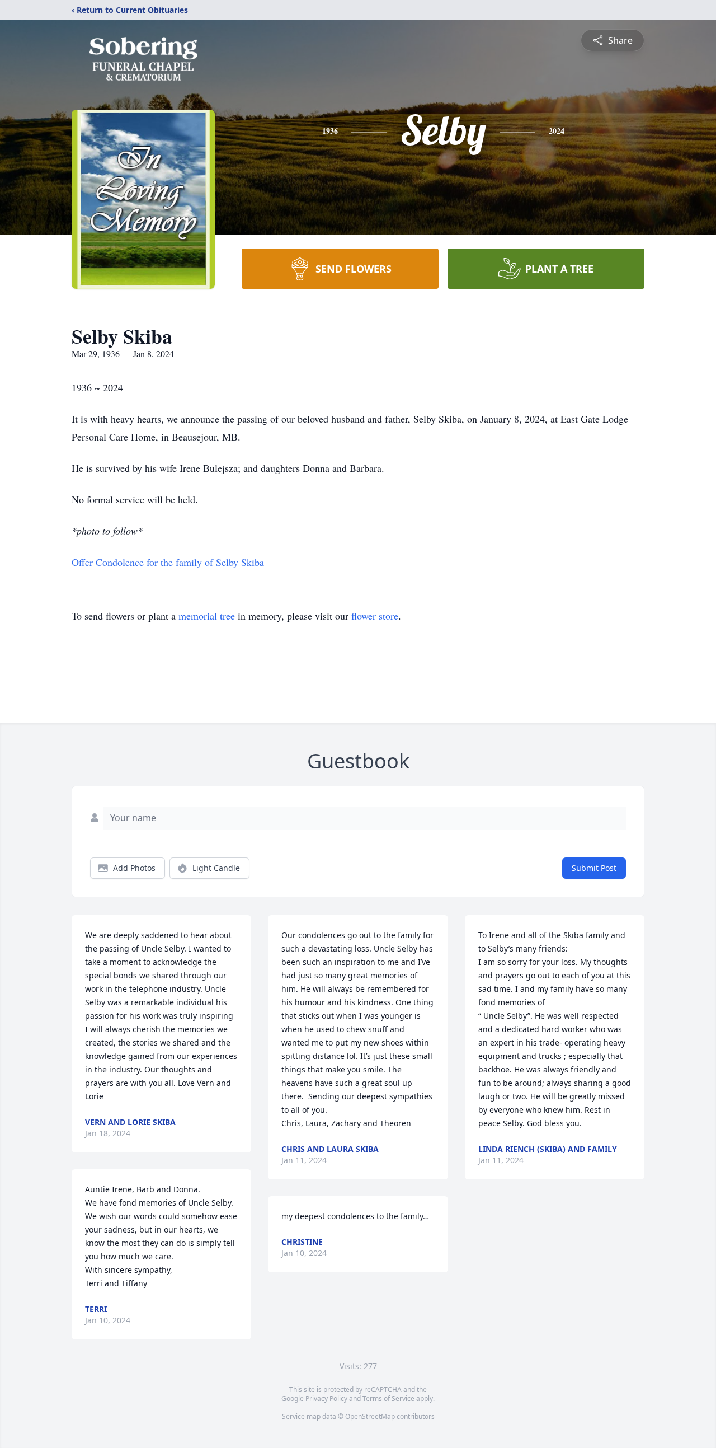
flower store (374, 615)
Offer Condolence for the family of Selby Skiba (168, 562)
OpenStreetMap (370, 1416)
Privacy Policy (326, 1398)
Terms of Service (388, 1398)
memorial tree (206, 615)
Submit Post (594, 868)
